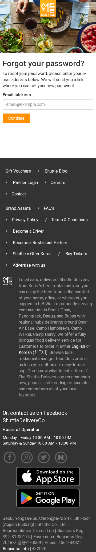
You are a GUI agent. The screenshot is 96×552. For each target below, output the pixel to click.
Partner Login (25, 182)
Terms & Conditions (69, 219)
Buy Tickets (76, 253)
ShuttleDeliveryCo (24, 420)
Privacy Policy (25, 219)
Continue (16, 118)
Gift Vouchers (18, 171)
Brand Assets (18, 208)
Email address (17, 94)
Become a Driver (28, 231)
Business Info (16, 548)
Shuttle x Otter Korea (32, 253)
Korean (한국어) (33, 352)
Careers (58, 182)
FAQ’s (49, 208)
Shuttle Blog (56, 171)
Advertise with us (29, 265)
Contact (19, 193)
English (78, 346)
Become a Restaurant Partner (40, 242)
